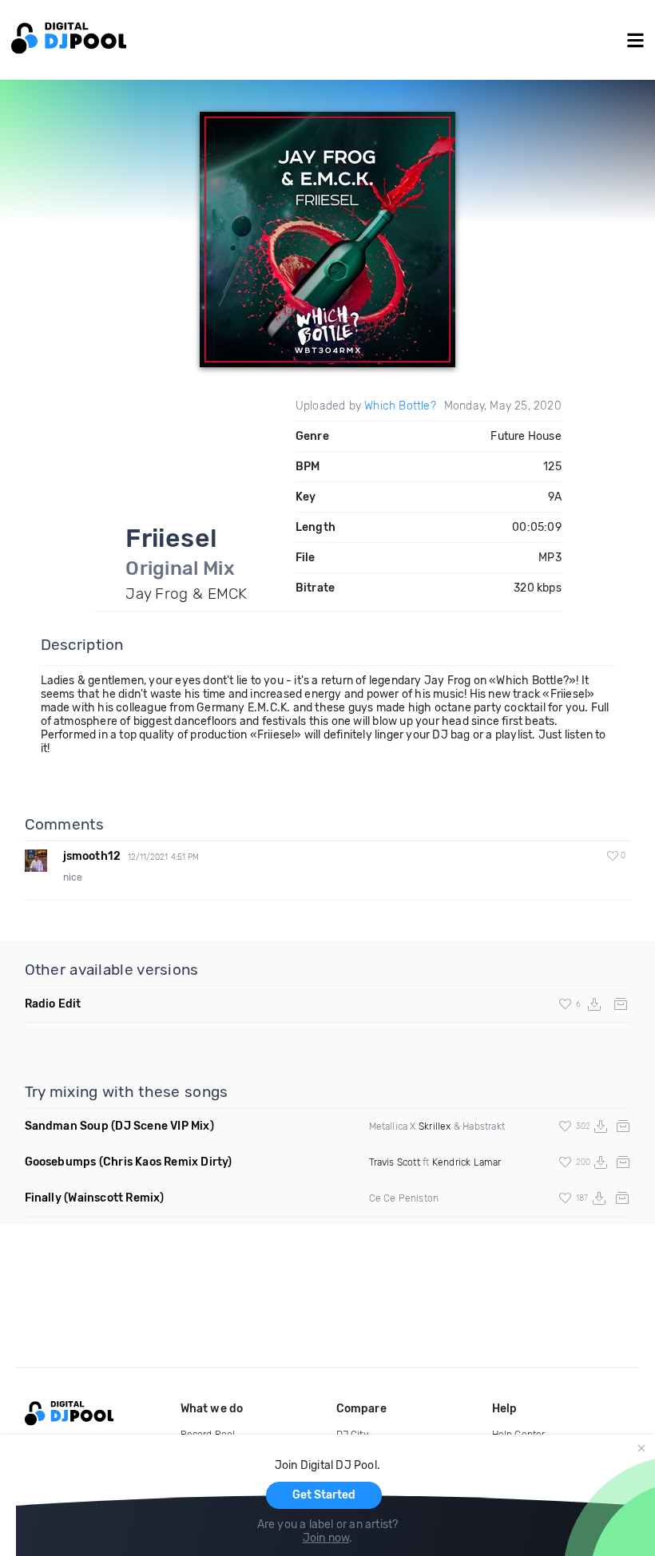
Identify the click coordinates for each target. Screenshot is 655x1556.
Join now (326, 1538)
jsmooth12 (92, 856)
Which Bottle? (400, 406)
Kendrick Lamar (467, 1162)
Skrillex (435, 1126)
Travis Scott (394, 1162)
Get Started (323, 1495)
